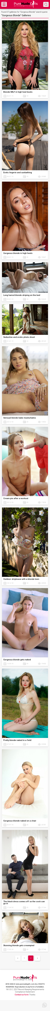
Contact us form (22, 995)
